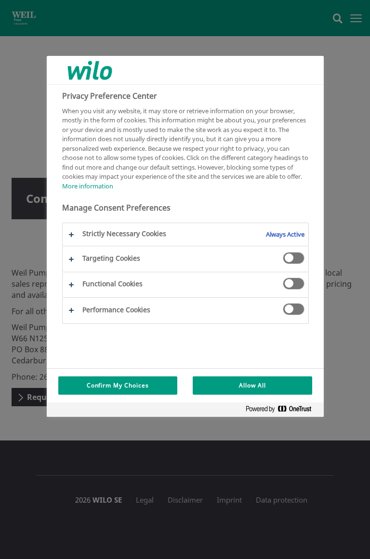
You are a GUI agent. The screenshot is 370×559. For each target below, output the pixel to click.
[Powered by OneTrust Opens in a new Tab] (282, 411)
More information (87, 186)
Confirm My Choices (118, 385)
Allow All (252, 385)
